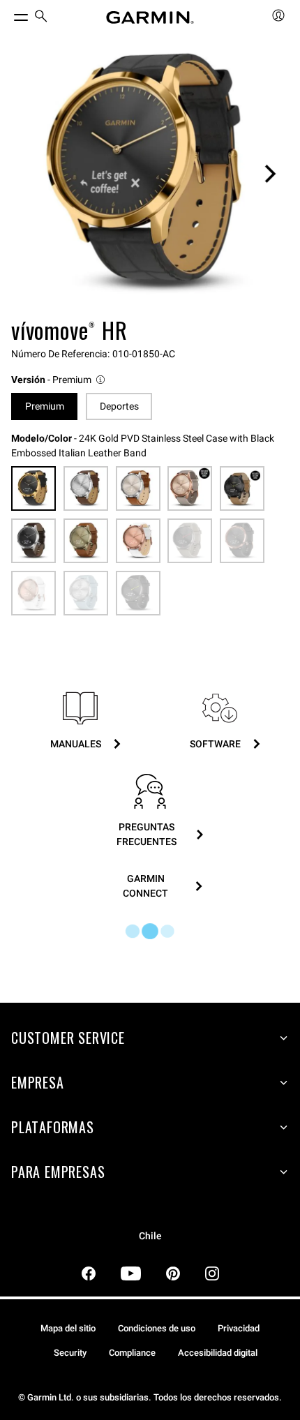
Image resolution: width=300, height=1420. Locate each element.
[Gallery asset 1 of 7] (150, 174)
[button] (59, 380)
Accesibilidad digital (217, 1352)
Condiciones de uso (156, 1328)
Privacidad (239, 1328)
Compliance (132, 1352)
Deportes (119, 406)
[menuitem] (41, 18)
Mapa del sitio (68, 1328)
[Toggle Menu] (8, 14)
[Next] (270, 174)
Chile (150, 1236)
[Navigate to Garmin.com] (150, 17)
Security (70, 1352)
